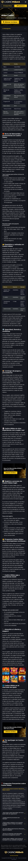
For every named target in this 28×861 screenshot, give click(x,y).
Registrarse (21, 5)
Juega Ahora (8, 5)
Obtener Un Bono (11, 22)
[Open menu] (25, 2)
